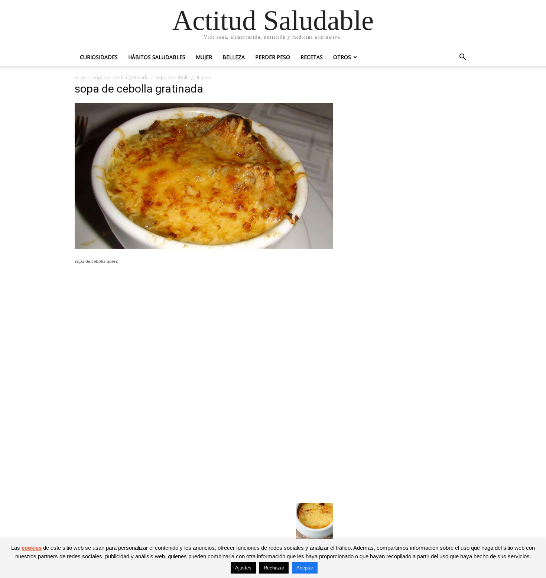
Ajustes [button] (243, 568)
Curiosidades (99, 57)
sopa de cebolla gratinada (121, 77)
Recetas (311, 57)
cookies (32, 548)
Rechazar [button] (274, 568)
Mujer (204, 57)
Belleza (233, 57)
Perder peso (272, 57)
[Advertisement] (204, 324)
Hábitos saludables (156, 57)
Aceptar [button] (304, 568)
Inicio (80, 77)
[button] (462, 57)
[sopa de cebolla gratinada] (204, 246)
